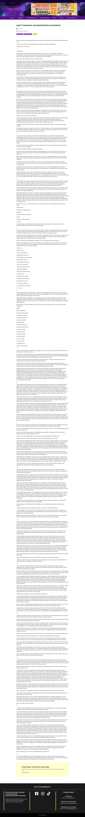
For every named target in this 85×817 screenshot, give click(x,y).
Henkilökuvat (20, 34)
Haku (75, 1)
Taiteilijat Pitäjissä (44, 17)
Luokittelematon (28, 34)
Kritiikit (11, 17)
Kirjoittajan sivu (26, 772)
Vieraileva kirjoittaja (23, 31)
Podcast (54, 17)
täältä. (18, 41)
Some (61, 17)
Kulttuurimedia (71, 17)
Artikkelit (20, 17)
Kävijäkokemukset (31, 17)
